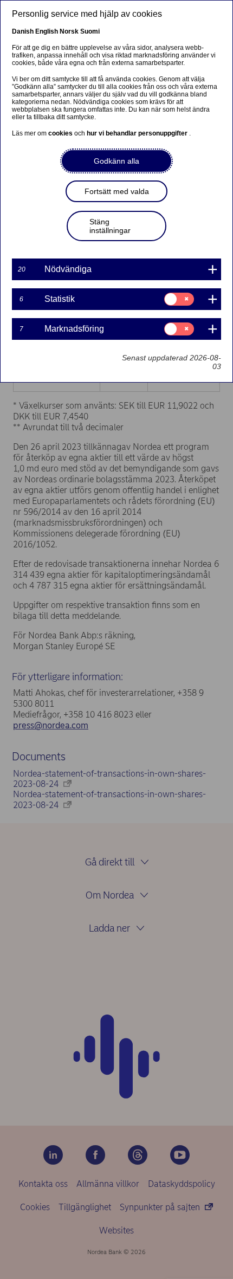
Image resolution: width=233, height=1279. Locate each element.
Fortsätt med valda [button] (117, 191)
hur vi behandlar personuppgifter (138, 133)
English (46, 31)
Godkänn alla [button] (116, 161)
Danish (23, 31)
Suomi (90, 31)
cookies (61, 133)
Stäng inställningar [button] (110, 226)
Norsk (69, 31)
